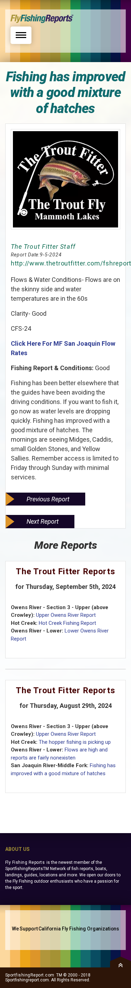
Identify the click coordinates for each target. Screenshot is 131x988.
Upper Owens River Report (66, 615)
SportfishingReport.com (29, 975)
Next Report (43, 521)
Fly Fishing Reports (25, 862)
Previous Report (48, 499)
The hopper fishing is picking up (75, 742)
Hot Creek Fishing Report (67, 623)
